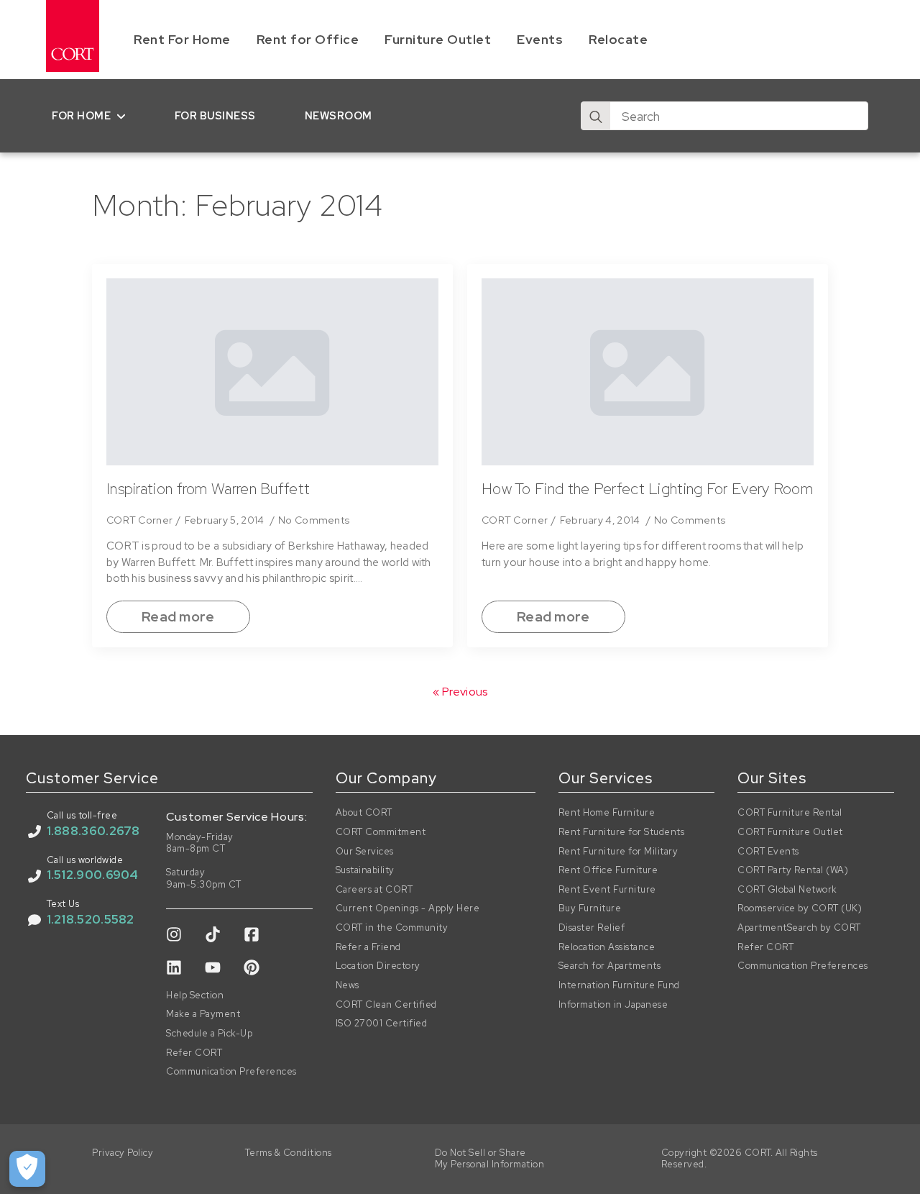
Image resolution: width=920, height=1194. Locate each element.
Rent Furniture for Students (621, 832)
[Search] (595, 116)
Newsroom (338, 115)
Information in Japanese (613, 1005)
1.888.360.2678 (93, 831)
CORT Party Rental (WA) (792, 870)
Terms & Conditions (288, 1153)
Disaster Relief (591, 928)
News (347, 985)
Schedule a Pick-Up (209, 1033)
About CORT (364, 813)
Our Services (365, 851)
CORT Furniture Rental (789, 813)
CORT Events (768, 851)
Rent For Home (182, 39)
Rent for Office (308, 39)
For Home (81, 115)
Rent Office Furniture (608, 870)
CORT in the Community (392, 928)
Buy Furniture (590, 908)
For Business (215, 115)
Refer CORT (194, 1053)
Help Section (195, 995)
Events (540, 39)
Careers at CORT (374, 890)
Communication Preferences (231, 1071)
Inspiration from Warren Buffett (208, 489)
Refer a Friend (368, 947)
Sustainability (365, 870)
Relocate (618, 39)
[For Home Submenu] (124, 116)
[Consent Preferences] (27, 1169)
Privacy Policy (122, 1153)
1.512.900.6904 (93, 875)
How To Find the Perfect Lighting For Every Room (647, 489)
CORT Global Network (787, 890)
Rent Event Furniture (607, 890)
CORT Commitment (381, 832)
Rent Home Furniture (607, 813)
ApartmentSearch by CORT (799, 928)
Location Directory (378, 966)
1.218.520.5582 (90, 919)
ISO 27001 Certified (382, 1023)
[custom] (174, 934)
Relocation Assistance (607, 947)
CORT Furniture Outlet (790, 832)
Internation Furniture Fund (619, 985)
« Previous (460, 691)
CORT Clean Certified (386, 1005)
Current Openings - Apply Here (408, 908)
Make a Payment (203, 1014)
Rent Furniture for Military (618, 851)
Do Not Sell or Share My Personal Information (490, 1159)
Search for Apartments (609, 966)
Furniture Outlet (438, 39)
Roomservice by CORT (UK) (799, 908)
